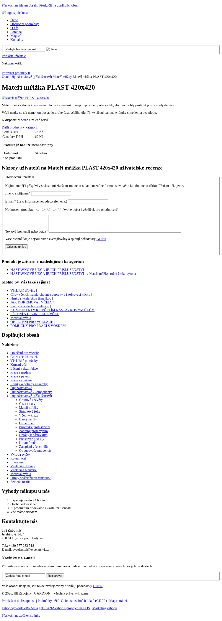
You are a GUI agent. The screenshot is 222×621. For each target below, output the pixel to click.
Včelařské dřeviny (22, 290)
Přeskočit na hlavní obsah (19, 5)
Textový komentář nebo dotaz (26, 231)
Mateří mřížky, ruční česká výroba (112, 273)
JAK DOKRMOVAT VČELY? (32, 302)
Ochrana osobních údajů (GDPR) (84, 601)
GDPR (101, 239)
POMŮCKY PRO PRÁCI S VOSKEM (38, 326)
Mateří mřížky (62, 77)
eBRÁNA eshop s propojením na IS (65, 608)
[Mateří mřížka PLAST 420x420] (25, 98)
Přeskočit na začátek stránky (21, 615)
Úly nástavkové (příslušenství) (31, 77)
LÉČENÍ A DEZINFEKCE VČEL (34, 314)
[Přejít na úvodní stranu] (15, 13)
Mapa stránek (118, 601)
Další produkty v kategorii (20, 127)
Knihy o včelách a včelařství (29, 306)
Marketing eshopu (104, 608)
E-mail (36, 201)
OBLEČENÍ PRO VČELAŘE (31, 322)
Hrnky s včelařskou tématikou (30, 298)
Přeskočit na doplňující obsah (59, 5)
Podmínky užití (48, 601)
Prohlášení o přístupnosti (18, 601)
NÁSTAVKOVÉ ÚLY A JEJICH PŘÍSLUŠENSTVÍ (47, 270)
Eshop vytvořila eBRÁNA (20, 608)
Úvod (6, 77)
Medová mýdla (20, 318)
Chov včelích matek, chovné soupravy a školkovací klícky (50, 294)
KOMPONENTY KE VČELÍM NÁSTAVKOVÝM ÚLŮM (52, 310)
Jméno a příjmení (17, 193)
